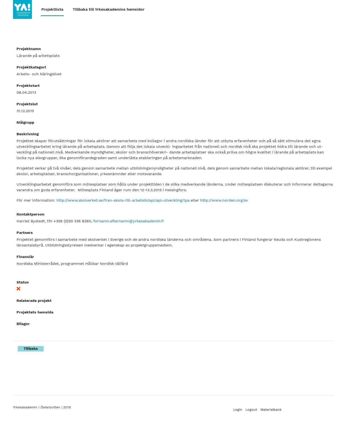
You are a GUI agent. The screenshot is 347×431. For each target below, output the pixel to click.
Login (237, 409)
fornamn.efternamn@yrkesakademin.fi (128, 221)
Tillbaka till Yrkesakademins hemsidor (108, 9)
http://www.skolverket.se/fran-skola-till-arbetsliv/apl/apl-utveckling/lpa (123, 200)
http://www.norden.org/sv (224, 200)
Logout (251, 409)
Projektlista (52, 9)
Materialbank (271, 409)
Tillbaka (31, 348)
